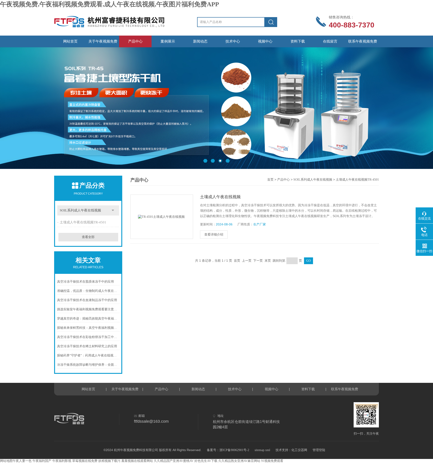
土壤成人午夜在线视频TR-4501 (83, 222)
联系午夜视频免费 (362, 41)
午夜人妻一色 (22, 461)
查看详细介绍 (213, 234)
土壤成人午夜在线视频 (220, 197)
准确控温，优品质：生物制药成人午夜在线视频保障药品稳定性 (88, 291)
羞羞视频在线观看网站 (137, 461)
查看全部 (88, 237)
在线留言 (330, 41)
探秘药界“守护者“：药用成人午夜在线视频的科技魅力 (88, 355)
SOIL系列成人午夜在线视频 (80, 210)
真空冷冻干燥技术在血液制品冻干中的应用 (87, 300)
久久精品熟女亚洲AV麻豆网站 (239, 461)
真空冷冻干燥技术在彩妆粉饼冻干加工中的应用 (88, 337)
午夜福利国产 (41, 461)
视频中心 (265, 41)
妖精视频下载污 (109, 461)
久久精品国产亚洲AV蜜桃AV (173, 461)
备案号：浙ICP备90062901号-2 (228, 450)
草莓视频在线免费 (84, 461)
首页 (270, 179)
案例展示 (168, 41)
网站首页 (70, 41)
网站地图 (6, 461)
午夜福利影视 (61, 461)
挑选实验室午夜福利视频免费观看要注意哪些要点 (88, 309)
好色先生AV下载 (205, 461)
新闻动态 (200, 41)
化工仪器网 (299, 450)
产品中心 (135, 41)
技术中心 (233, 41)
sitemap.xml (262, 450)
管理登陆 (319, 450)
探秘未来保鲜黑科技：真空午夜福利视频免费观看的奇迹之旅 (88, 327)
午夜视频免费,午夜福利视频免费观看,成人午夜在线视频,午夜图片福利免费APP (109, 4)
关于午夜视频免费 (102, 41)
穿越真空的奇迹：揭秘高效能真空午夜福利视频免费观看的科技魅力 (88, 318)
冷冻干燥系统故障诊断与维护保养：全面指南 (88, 364)
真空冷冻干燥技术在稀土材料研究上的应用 (87, 346)
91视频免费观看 (272, 461)
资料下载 (297, 41)
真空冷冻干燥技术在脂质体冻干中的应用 (85, 281)
